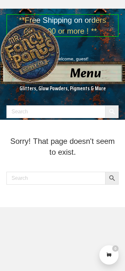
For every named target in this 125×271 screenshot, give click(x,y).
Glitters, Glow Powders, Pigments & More (63, 88)
